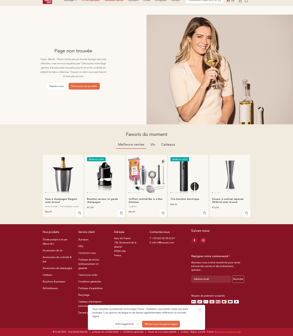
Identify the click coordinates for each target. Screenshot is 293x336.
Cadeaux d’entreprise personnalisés (89, 304)
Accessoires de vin (53, 250)
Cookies (184, 332)
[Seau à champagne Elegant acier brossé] (63, 175)
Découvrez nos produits (84, 86)
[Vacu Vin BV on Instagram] (203, 240)
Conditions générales (89, 282)
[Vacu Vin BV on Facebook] (194, 240)
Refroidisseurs (50, 288)
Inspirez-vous (56, 86)
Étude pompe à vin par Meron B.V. (55, 242)
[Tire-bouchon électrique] (188, 175)
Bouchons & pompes (54, 282)
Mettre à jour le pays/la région (161, 324)
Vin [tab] (152, 144)
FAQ (80, 246)
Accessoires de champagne (57, 268)
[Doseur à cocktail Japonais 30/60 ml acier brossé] (230, 175)
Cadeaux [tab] (168, 144)
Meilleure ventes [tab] (131, 144)
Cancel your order (88, 275)
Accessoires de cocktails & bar (57, 259)
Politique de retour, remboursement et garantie (88, 264)
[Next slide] (79, 178)
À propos (83, 240)
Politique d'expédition (90, 288)
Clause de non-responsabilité (162, 332)
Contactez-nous (87, 253)
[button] (45, 192)
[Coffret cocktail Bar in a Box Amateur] (146, 175)
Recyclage (84, 295)
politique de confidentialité (105, 332)
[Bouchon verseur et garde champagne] (105, 175)
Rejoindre (238, 279)
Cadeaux (47, 275)
